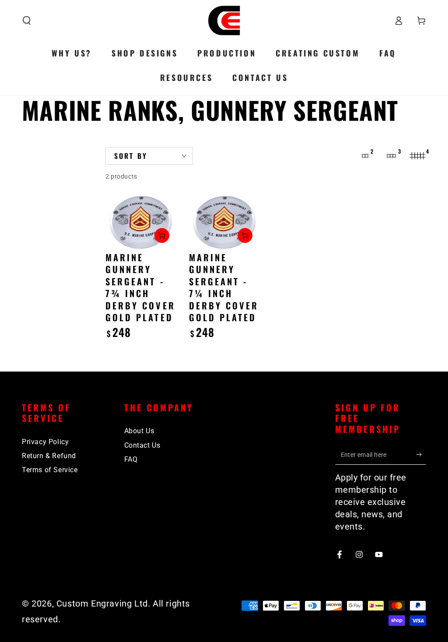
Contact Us (142, 445)
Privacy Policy (45, 442)
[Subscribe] (421, 454)
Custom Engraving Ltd (102, 603)
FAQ (131, 459)
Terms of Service (50, 470)
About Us (139, 431)
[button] (26, 20)
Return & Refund (49, 456)
